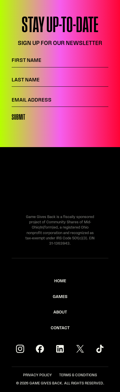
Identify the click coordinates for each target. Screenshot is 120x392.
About (60, 312)
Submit (18, 118)
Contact (60, 328)
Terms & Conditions (78, 375)
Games (60, 297)
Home (60, 281)
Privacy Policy (37, 375)
